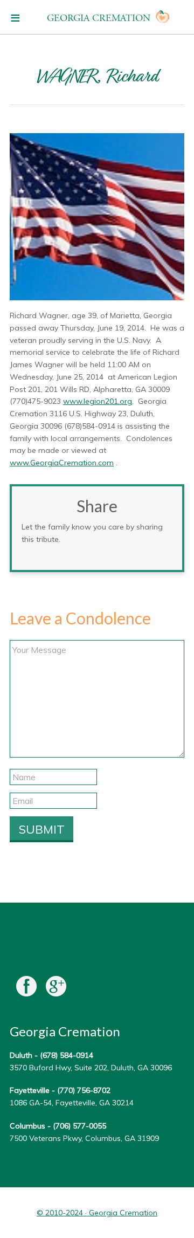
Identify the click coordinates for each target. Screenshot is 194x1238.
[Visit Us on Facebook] (26, 988)
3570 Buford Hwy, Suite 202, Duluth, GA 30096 (91, 1067)
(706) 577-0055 (79, 1126)
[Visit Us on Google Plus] (56, 988)
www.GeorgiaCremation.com (62, 462)
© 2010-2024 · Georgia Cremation (97, 1213)
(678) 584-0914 (66, 1055)
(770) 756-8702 (83, 1090)
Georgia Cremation (98, 18)
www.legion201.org (97, 401)
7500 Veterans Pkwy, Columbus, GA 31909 (84, 1138)
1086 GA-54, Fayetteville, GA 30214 (72, 1103)
